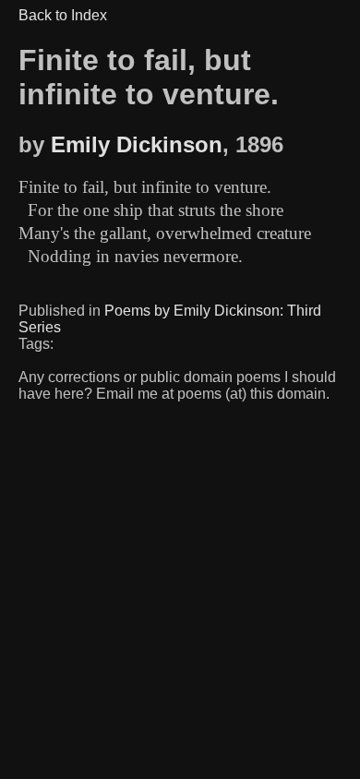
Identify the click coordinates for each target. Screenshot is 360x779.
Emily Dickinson (136, 144)
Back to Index (62, 15)
